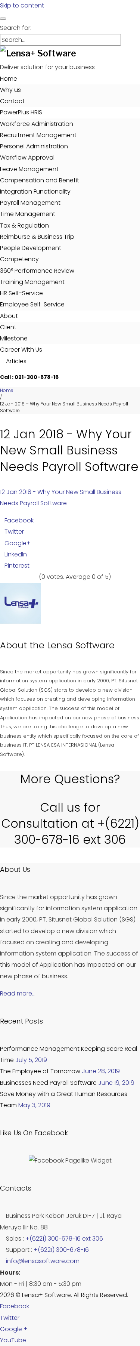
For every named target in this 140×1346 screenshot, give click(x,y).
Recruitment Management (38, 135)
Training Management (32, 282)
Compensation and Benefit (39, 180)
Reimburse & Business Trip (37, 236)
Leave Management (29, 169)
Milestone (14, 338)
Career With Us (21, 349)
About (9, 316)
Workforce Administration (36, 124)
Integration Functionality (35, 191)
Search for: (15, 28)
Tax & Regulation (24, 225)
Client (8, 327)
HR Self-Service (21, 293)
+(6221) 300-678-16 (61, 1249)
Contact (12, 101)
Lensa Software (81, 645)
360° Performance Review (37, 270)
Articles (15, 361)
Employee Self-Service (32, 304)
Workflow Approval (27, 157)
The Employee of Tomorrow (40, 1071)
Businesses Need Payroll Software (48, 1082)
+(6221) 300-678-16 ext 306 (64, 1238)
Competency (19, 259)
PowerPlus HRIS (21, 112)
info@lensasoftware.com (43, 1261)
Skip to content (22, 5)
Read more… (17, 993)
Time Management (27, 214)
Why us (10, 90)
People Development (30, 248)
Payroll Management (30, 202)
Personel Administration (34, 146)
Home (8, 78)
